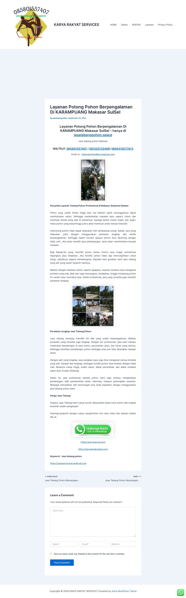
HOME (113, 24)
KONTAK (136, 24)
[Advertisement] (93, 70)
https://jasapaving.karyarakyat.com (68, 463)
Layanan (149, 24)
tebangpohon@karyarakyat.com (98, 154)
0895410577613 (122, 148)
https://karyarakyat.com (93, 442)
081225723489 (99, 148)
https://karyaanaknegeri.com (93, 449)
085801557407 (76, 148)
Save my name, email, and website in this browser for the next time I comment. (89, 554)
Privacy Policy (165, 24)
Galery (124, 24)
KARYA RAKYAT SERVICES (76, 24)
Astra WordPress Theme (124, 591)
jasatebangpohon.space (93, 135)
